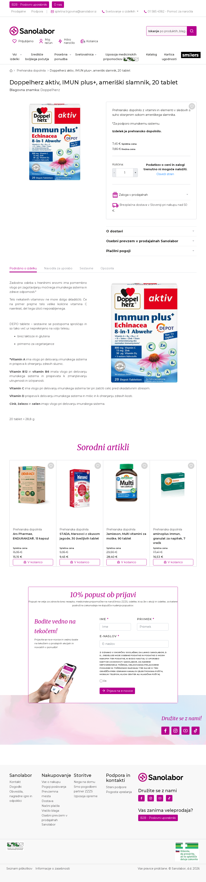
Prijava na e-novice (120, 691)
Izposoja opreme (86, 796)
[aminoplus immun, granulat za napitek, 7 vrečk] (173, 492)
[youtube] (185, 729)
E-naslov (108, 636)
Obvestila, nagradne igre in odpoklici (20, 796)
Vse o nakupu (51, 782)
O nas (58, 4)
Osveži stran (165, 174)
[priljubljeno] (192, 106)
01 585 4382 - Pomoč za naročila (170, 11)
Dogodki (15, 787)
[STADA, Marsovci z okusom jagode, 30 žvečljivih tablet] (80, 492)
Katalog (151, 54)
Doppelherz (50, 90)
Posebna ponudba (60, 57)
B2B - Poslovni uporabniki (29, 4)
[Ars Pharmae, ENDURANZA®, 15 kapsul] (33, 492)
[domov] (11, 70)
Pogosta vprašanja (119, 792)
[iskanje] (192, 31)
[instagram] (175, 729)
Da (104, 680)
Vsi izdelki (14, 57)
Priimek (144, 619)
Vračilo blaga (50, 810)
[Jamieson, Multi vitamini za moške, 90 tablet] (126, 492)
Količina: (118, 164)
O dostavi (114, 231)
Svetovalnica (84, 54)
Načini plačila (51, 806)
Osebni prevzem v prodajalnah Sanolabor (142, 241)
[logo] (32, 31)
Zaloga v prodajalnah (133, 195)
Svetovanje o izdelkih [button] (120, 11)
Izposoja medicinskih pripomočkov (120, 57)
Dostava (47, 801)
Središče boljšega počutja (37, 57)
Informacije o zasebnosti (52, 868)
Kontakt (15, 782)
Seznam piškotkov (19, 868)
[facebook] (165, 729)
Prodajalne (18, 11)
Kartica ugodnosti (169, 57)
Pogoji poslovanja (54, 787)
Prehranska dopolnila (31, 70)
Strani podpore (116, 787)
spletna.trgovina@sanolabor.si (75, 11)
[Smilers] (191, 56)
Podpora (37, 11)
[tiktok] (195, 729)
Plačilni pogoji (118, 251)
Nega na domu (84, 782)
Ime (103, 619)
